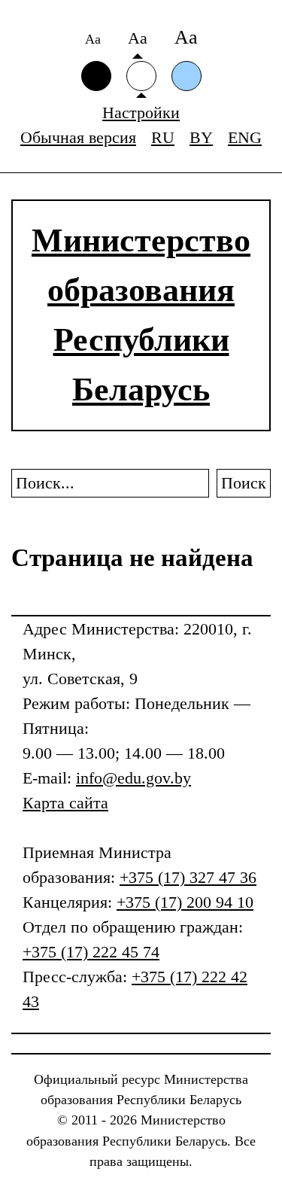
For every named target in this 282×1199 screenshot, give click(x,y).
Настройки (141, 112)
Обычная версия (78, 137)
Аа (93, 39)
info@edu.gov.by (133, 777)
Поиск (243, 482)
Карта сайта (65, 802)
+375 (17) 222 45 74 (91, 951)
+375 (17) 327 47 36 (188, 877)
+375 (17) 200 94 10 (185, 902)
